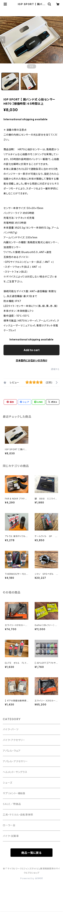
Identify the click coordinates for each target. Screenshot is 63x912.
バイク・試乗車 (11, 835)
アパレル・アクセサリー (15, 761)
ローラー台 (9, 825)
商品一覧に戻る (31, 853)
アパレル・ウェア (11, 750)
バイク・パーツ (11, 729)
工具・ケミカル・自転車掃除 (18, 814)
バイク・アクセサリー (14, 739)
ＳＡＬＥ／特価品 (12, 803)
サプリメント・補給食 (14, 793)
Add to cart (32, 350)
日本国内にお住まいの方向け (31, 360)
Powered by (27, 878)
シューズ (7, 782)
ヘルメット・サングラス (15, 771)
